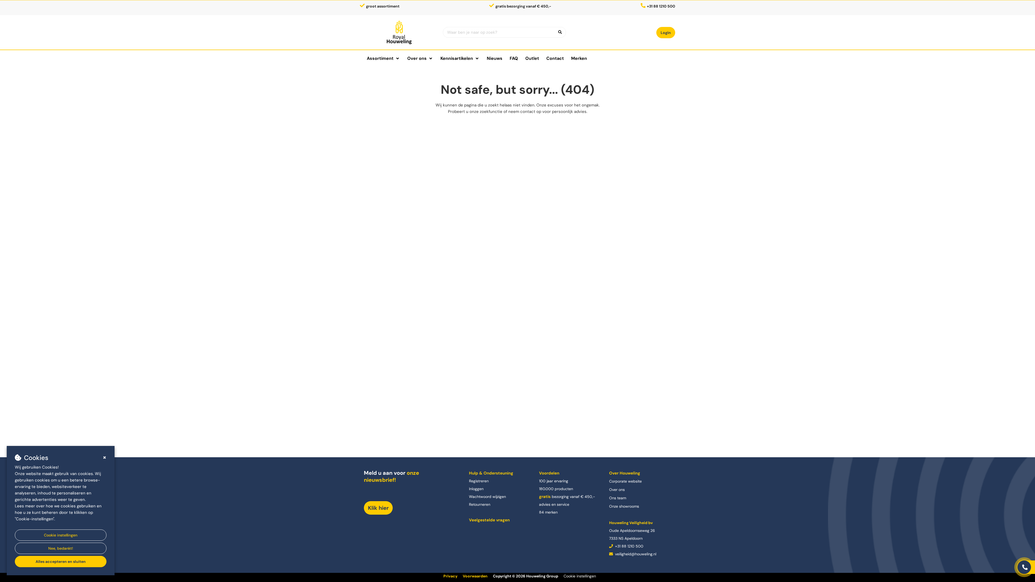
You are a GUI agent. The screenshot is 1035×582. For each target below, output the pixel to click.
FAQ (514, 58)
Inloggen (476, 488)
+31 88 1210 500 (628, 546)
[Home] (399, 32)
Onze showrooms (624, 506)
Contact (555, 58)
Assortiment (380, 58)
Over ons (617, 489)
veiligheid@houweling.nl (635, 554)
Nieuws (494, 58)
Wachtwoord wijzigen (487, 496)
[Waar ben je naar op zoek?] (560, 32)
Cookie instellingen (60, 535)
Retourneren (479, 504)
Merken (579, 58)
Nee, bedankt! (60, 548)
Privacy (450, 576)
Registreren (479, 481)
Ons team (617, 498)
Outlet (532, 58)
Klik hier (378, 507)
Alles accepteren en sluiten (61, 561)
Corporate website (625, 481)
